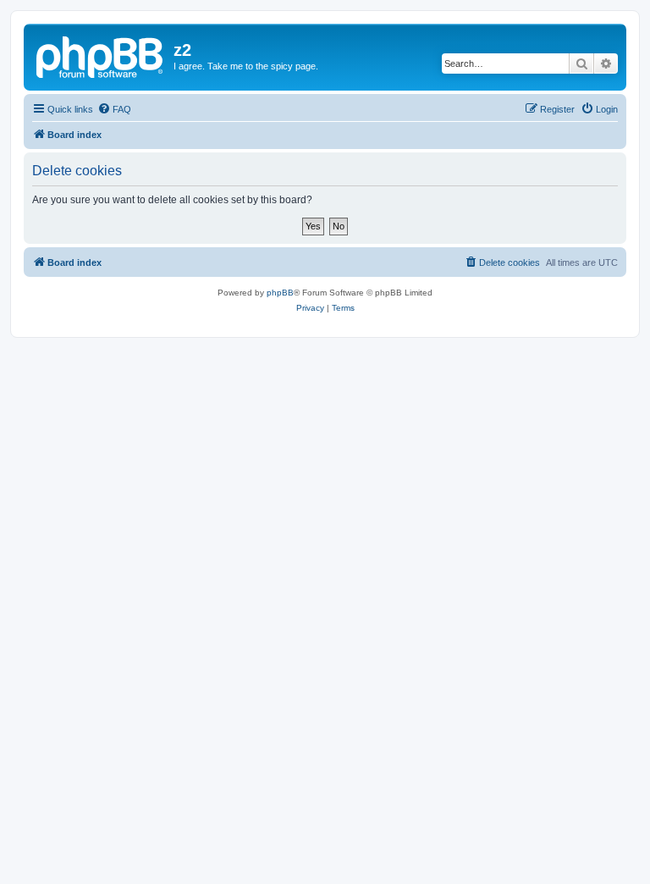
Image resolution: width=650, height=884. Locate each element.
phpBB (280, 292)
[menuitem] (114, 109)
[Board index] (101, 55)
